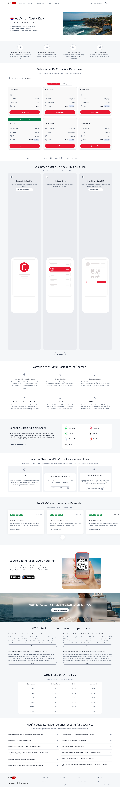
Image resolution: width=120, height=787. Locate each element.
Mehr (32, 646)
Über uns (30, 3)
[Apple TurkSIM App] (13, 783)
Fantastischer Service (95, 520)
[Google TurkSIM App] (24, 783)
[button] (57, 3)
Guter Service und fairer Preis (59, 520)
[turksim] (12, 777)
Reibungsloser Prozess (17, 520)
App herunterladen (96, 3)
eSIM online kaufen (17, 444)
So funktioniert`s (40, 3)
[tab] (53, 84)
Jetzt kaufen (60, 354)
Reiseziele (22, 3)
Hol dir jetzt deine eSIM (60, 610)
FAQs (49, 3)
